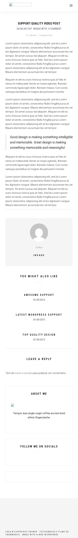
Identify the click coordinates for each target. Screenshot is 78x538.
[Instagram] (45, 458)
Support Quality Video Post (39, 23)
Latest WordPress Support (39, 314)
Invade (37, 28)
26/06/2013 (22, 28)
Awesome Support (39, 294)
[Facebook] (33, 458)
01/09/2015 (39, 299)
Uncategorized (45, 35)
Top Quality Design (39, 334)
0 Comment (54, 28)
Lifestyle (32, 35)
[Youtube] (39, 458)
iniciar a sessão (23, 373)
